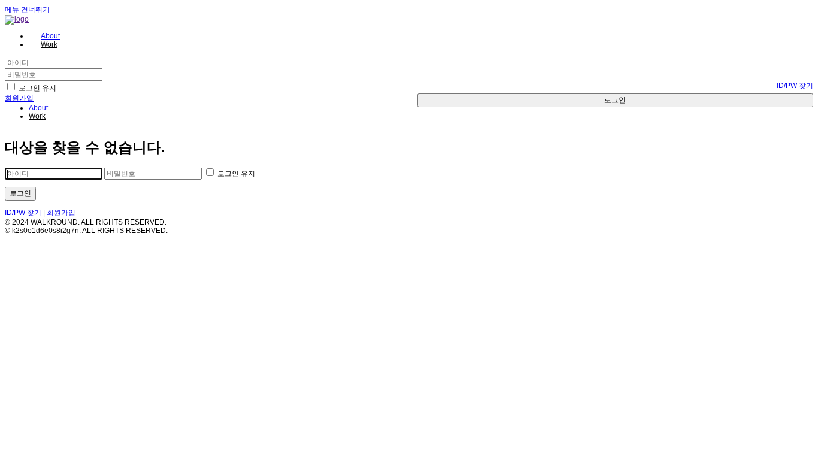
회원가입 (19, 98)
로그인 (615, 100)
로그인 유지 (36, 88)
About (38, 108)
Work (37, 116)
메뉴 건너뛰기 (27, 9)
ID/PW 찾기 (795, 85)
